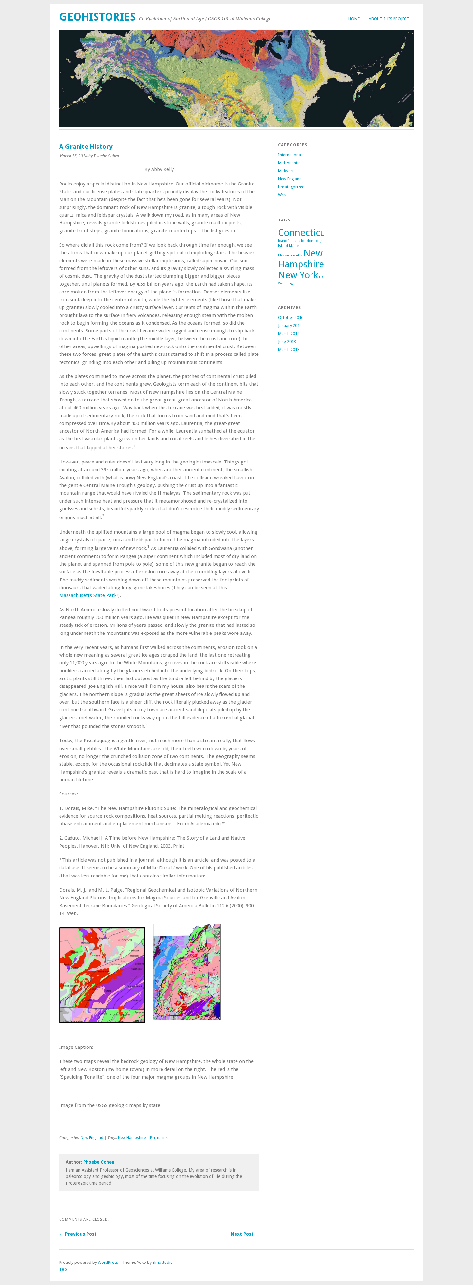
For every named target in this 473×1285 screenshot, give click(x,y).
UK (321, 277)
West (282, 195)
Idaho (282, 241)
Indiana (294, 241)
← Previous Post (78, 1233)
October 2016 (290, 317)
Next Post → (245, 1233)
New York (298, 275)
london (307, 241)
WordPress (108, 1262)
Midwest (286, 170)
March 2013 (289, 349)
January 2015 (290, 325)
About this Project (389, 18)
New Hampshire (132, 1138)
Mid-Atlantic (289, 162)
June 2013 (287, 341)
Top (63, 1269)
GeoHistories (97, 17)
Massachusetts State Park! (88, 595)
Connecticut (303, 232)
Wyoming (285, 283)
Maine (294, 246)
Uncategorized (291, 186)
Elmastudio (163, 1262)
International (290, 154)
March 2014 (289, 333)
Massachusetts (290, 255)
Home (354, 18)
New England (92, 1138)
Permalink (159, 1138)
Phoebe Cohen (98, 1161)
